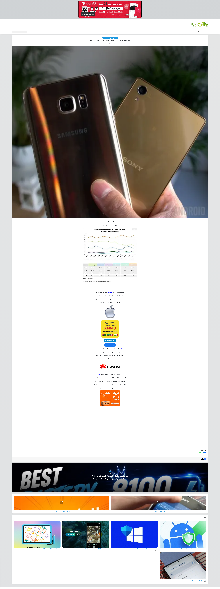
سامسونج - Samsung (106, 37)
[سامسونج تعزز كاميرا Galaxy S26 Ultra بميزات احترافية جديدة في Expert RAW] (85, 534)
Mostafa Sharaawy (110, 43)
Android (116, 37)
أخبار (201, 31)
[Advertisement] (172, 428)
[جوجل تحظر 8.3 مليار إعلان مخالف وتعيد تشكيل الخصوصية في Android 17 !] (183, 534)
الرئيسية (205, 31)
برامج (193, 31)
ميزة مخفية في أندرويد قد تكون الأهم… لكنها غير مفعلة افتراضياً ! (195, 580)
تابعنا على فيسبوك (109, 344)
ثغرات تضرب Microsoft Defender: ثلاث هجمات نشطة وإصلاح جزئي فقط (145, 548)
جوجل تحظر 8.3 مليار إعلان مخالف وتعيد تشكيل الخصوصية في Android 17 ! (193, 548)
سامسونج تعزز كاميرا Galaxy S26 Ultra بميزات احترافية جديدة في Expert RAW (95, 548)
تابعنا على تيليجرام (109, 340)
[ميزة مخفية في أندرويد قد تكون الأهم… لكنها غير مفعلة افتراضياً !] (183, 565)
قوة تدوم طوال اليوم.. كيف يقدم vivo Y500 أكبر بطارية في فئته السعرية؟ (110, 477)
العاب (197, 31)
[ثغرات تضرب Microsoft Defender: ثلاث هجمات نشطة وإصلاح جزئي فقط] (134, 534)
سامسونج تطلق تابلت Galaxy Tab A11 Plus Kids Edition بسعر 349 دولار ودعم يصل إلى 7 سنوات (44, 548)
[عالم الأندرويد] (199, 24)
